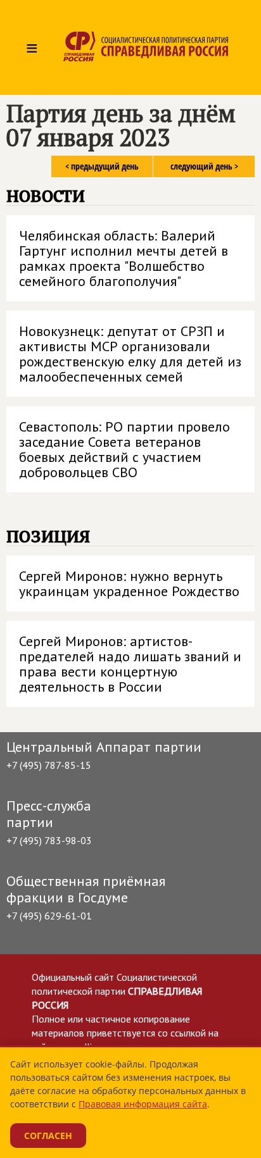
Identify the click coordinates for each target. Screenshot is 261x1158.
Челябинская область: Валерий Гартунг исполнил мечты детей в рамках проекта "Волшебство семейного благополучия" (123, 258)
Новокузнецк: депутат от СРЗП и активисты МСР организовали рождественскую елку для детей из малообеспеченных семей (130, 353)
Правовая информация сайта (143, 1104)
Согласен (48, 1136)
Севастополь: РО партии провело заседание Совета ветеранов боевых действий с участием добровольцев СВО (124, 449)
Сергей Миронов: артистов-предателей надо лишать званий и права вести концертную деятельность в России (130, 663)
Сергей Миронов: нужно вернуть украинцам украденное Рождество (129, 583)
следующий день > (204, 166)
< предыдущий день (102, 166)
